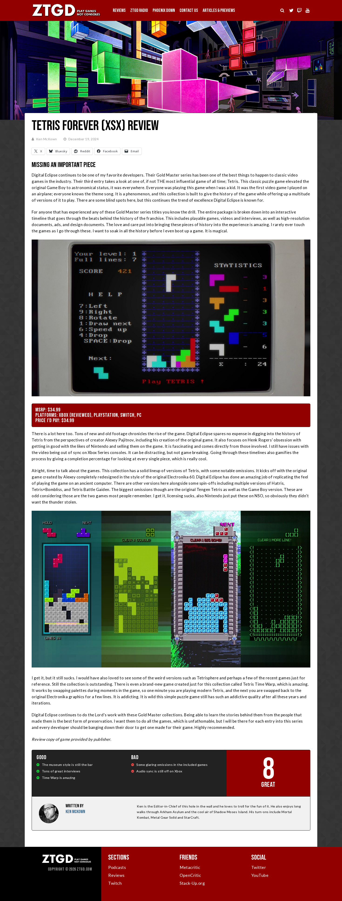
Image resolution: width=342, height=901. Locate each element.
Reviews (119, 10)
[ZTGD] (66, 16)
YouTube (260, 875)
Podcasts (117, 867)
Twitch (115, 883)
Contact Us (189, 10)
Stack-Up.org (192, 883)
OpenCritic (190, 875)
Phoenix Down (164, 10)
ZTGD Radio (139, 10)
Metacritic (190, 867)
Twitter (258, 867)
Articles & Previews (219, 10)
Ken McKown (46, 139)
